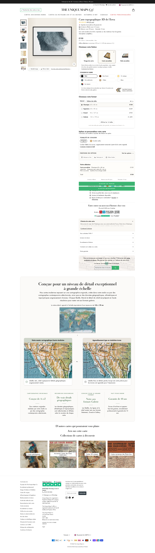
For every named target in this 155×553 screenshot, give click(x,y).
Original (83, 141)
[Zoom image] (74, 64)
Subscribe (82, 493)
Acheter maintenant (106, 188)
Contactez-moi (24, 481)
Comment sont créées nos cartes (88, 246)
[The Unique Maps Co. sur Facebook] (70, 498)
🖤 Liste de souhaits (111, 4)
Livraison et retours (85, 238)
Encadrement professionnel (27, 487)
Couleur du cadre (86, 72)
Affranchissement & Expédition (28, 495)
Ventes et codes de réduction (27, 513)
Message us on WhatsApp (50, 495)
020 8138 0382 (48, 492)
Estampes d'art (91, 14)
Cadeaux (104, 14)
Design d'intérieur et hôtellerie (27, 489)
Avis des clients (24, 516)
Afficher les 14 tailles (107, 122)
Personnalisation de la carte (27, 503)
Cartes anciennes (24, 505)
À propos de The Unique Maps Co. (29, 484)
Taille (106, 101)
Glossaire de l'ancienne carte (27, 522)
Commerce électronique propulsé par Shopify (77, 546)
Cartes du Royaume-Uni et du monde (65, 14)
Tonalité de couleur (88, 137)
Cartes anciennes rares (35, 14)
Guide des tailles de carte (26, 500)
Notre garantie (84, 251)
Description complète (85, 33)
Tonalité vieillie (97, 141)
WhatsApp (95, 199)
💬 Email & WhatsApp (99, 4)
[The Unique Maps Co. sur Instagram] (66, 498)
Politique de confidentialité (27, 527)
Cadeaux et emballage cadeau (28, 519)
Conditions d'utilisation (26, 530)
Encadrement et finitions (86, 242)
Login (43, 526)
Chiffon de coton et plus (26, 511)
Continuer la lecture (86, 228)
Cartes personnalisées (120, 14)
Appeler (114, 197)
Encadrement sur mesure (26, 508)
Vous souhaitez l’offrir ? (86, 233)
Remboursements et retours (27, 497)
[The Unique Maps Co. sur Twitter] (73, 498)
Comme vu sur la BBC (25, 524)
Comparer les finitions (87, 69)
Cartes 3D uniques (24, 492)
